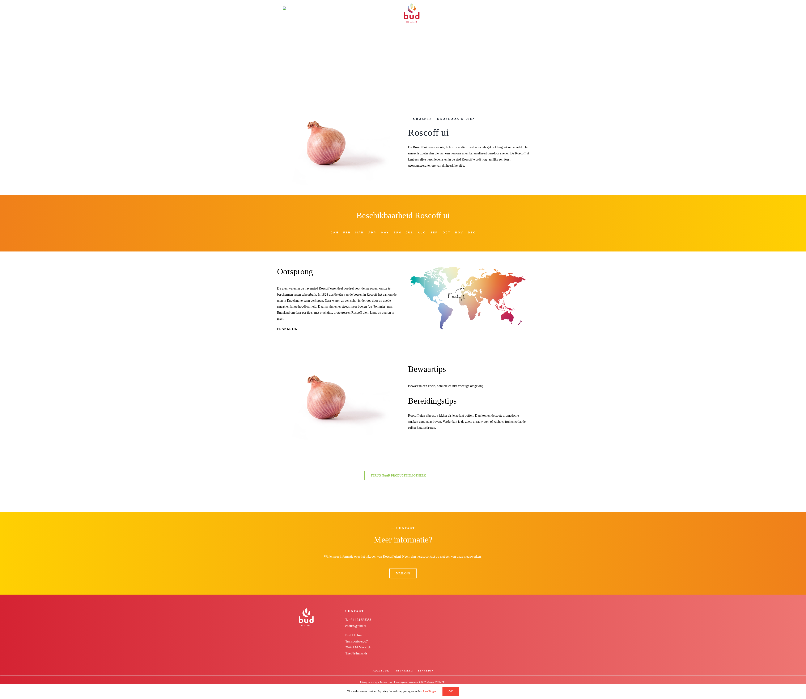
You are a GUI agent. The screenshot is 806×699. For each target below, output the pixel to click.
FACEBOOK (381, 671)
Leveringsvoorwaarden (405, 682)
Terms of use (386, 682)
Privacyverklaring (369, 682)
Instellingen (430, 691)
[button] (512, 8)
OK (451, 691)
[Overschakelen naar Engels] (300, 8)
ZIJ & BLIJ (440, 682)
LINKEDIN (426, 671)
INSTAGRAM (404, 671)
